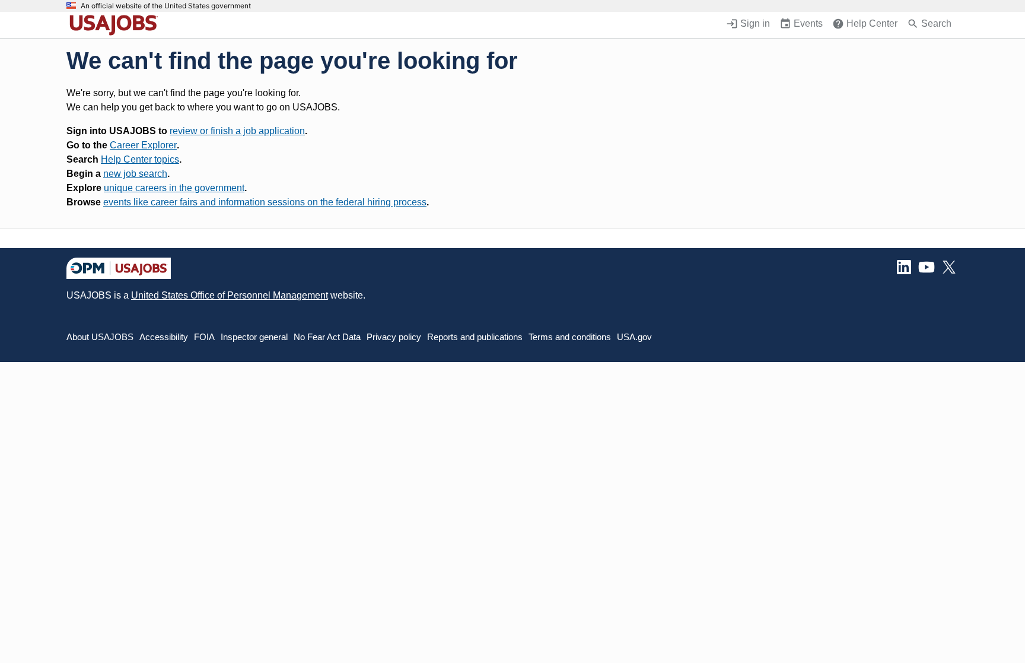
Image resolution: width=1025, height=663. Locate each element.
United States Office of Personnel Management (229, 295)
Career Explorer (143, 145)
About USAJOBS (99, 337)
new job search (135, 174)
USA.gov (634, 337)
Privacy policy (394, 337)
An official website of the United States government (166, 5)
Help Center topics (140, 159)
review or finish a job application (237, 131)
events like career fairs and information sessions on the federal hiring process (264, 202)
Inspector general (254, 337)
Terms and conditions (570, 337)
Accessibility (163, 337)
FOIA (204, 337)
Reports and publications (475, 337)
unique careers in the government (174, 188)
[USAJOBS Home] (116, 25)
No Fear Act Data (327, 337)
